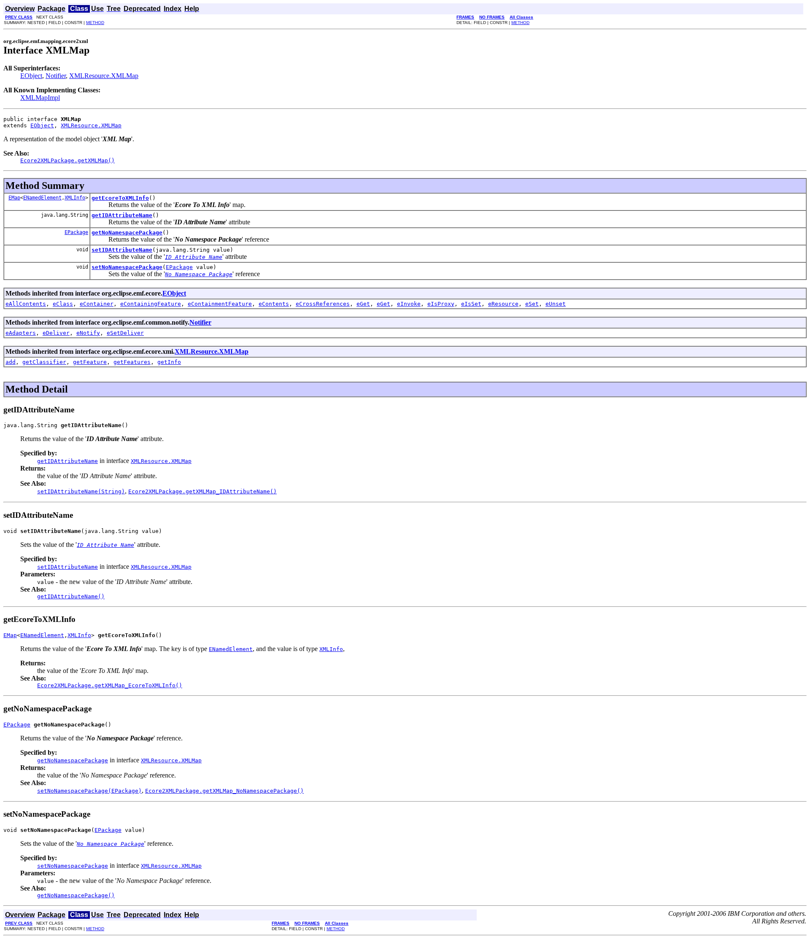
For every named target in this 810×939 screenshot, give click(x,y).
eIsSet (471, 304)
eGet (363, 304)
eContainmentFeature (220, 304)
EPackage (76, 232)
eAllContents (25, 304)
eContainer (96, 304)
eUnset (555, 304)
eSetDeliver (125, 333)
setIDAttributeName (122, 250)
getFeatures (132, 362)
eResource (503, 304)
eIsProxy (440, 304)
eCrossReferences (323, 304)
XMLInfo (75, 198)
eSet (532, 304)
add (10, 362)
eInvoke (409, 304)
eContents (274, 304)
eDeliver (56, 333)
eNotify (88, 333)
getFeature (90, 362)
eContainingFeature (150, 304)
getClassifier (44, 362)
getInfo (169, 362)
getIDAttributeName (122, 215)
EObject (31, 75)
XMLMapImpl (40, 97)
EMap (14, 198)
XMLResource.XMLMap (103, 75)
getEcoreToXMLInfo (120, 198)
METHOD (95, 22)
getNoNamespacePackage (127, 232)
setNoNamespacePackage (127, 267)
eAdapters (20, 333)
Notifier (56, 75)
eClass (63, 304)
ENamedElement (42, 198)
